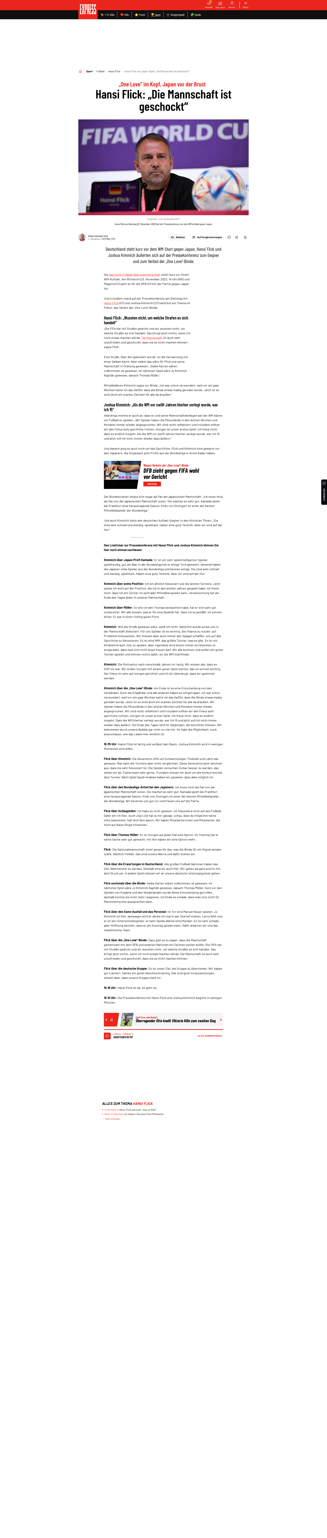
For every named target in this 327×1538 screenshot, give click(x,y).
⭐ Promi (140, 15)
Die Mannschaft (152, 338)
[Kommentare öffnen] (229, 237)
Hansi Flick (114, 71)
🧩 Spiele (195, 15)
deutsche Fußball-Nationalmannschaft (135, 274)
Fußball (100, 71)
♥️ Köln (124, 15)
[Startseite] (80, 71)
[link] (88, 9)
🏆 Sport (156, 15)
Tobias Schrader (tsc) (98, 235)
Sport (89, 71)
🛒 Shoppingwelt (175, 15)
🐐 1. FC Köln (107, 15)
